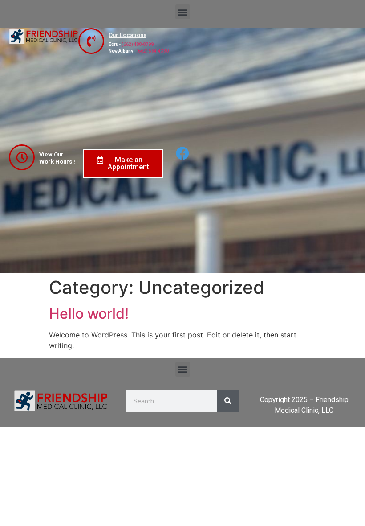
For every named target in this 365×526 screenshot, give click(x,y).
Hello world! (89, 313)
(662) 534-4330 (152, 51)
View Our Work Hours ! (57, 158)
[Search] (228, 401)
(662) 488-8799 (138, 44)
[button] (182, 11)
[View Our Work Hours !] (22, 157)
